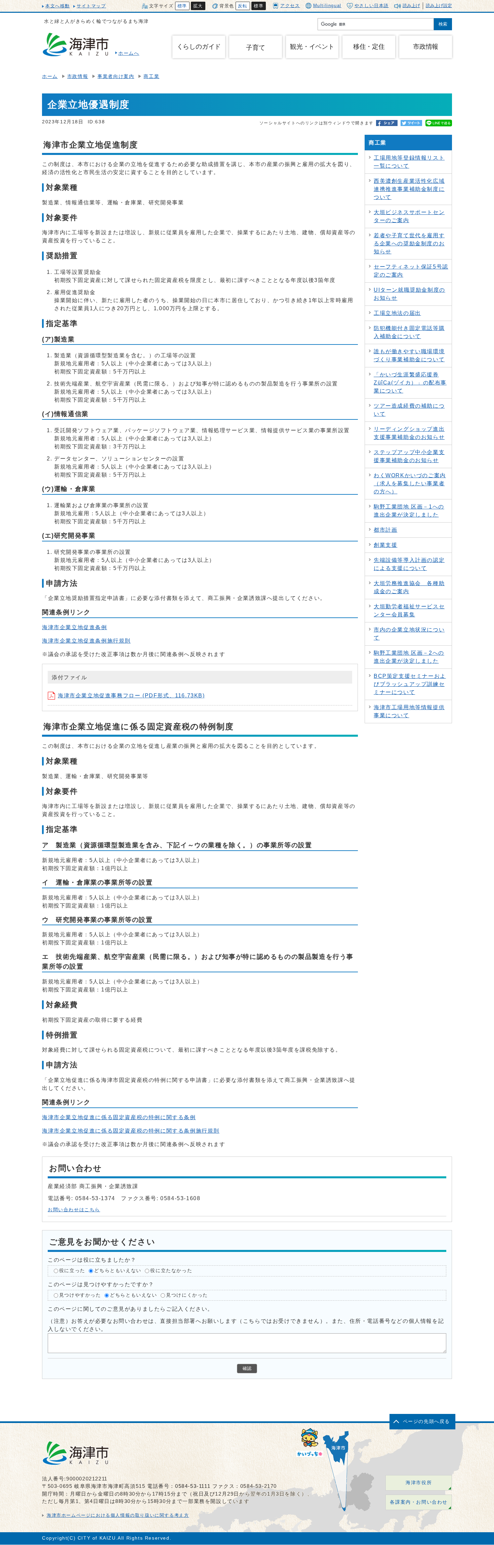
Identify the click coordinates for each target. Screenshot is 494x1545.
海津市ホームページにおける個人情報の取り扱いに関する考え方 (118, 1515)
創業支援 (385, 545)
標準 (182, 5)
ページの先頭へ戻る (426, 1421)
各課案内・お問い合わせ (419, 1502)
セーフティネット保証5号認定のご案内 (411, 271)
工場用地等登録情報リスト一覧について (409, 162)
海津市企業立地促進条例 (74, 627)
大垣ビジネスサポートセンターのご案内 (409, 216)
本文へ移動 (57, 5)
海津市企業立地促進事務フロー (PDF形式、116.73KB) (131, 695)
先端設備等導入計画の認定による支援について (409, 564)
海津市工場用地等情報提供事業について (409, 711)
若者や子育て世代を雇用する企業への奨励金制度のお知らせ (409, 243)
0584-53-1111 (192, 1486)
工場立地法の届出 (397, 313)
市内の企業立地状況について (409, 634)
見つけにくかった (187, 1295)
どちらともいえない (117, 1270)
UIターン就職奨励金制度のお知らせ (409, 294)
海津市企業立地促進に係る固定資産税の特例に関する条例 (119, 1117)
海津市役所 (419, 1482)
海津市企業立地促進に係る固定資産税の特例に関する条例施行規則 (130, 1131)
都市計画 (385, 530)
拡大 (198, 5)
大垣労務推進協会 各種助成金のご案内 (409, 587)
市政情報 (77, 76)
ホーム (50, 76)
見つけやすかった (80, 1295)
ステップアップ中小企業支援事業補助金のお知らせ (409, 456)
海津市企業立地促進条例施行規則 (86, 641)
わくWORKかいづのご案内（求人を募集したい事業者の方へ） (410, 483)
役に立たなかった (171, 1270)
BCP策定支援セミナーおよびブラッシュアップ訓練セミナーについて (410, 684)
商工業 (151, 76)
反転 (243, 5)
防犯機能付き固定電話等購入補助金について (409, 332)
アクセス (290, 5)
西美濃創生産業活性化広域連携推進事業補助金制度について (409, 189)
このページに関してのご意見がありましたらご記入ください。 (130, 1309)
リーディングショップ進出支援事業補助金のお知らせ (409, 433)
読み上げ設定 (439, 5)
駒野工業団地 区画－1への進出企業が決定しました (409, 511)
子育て (255, 47)
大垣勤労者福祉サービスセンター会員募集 (409, 610)
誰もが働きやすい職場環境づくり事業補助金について (409, 355)
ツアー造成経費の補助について (409, 410)
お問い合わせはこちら (74, 1209)
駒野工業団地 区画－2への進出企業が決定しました (409, 657)
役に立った (72, 1270)
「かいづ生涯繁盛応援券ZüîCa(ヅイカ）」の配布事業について (410, 383)
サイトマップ (91, 5)
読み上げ (411, 5)
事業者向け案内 (115, 76)
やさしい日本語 (372, 5)
